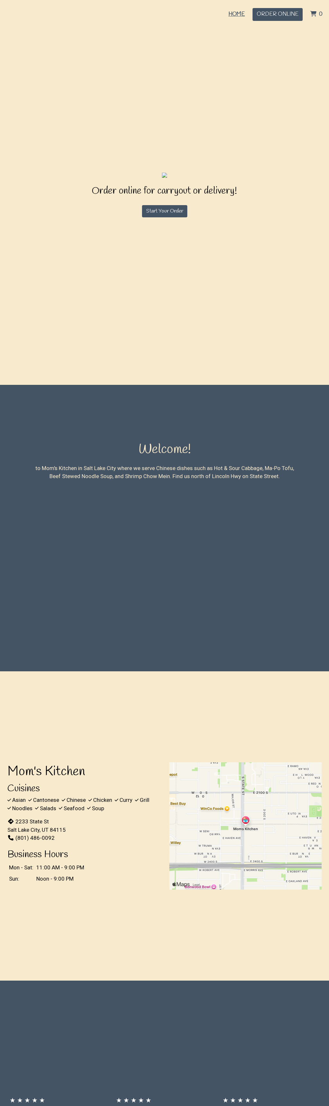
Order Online (277, 14)
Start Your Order (164, 211)
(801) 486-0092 (35, 838)
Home (236, 14)
